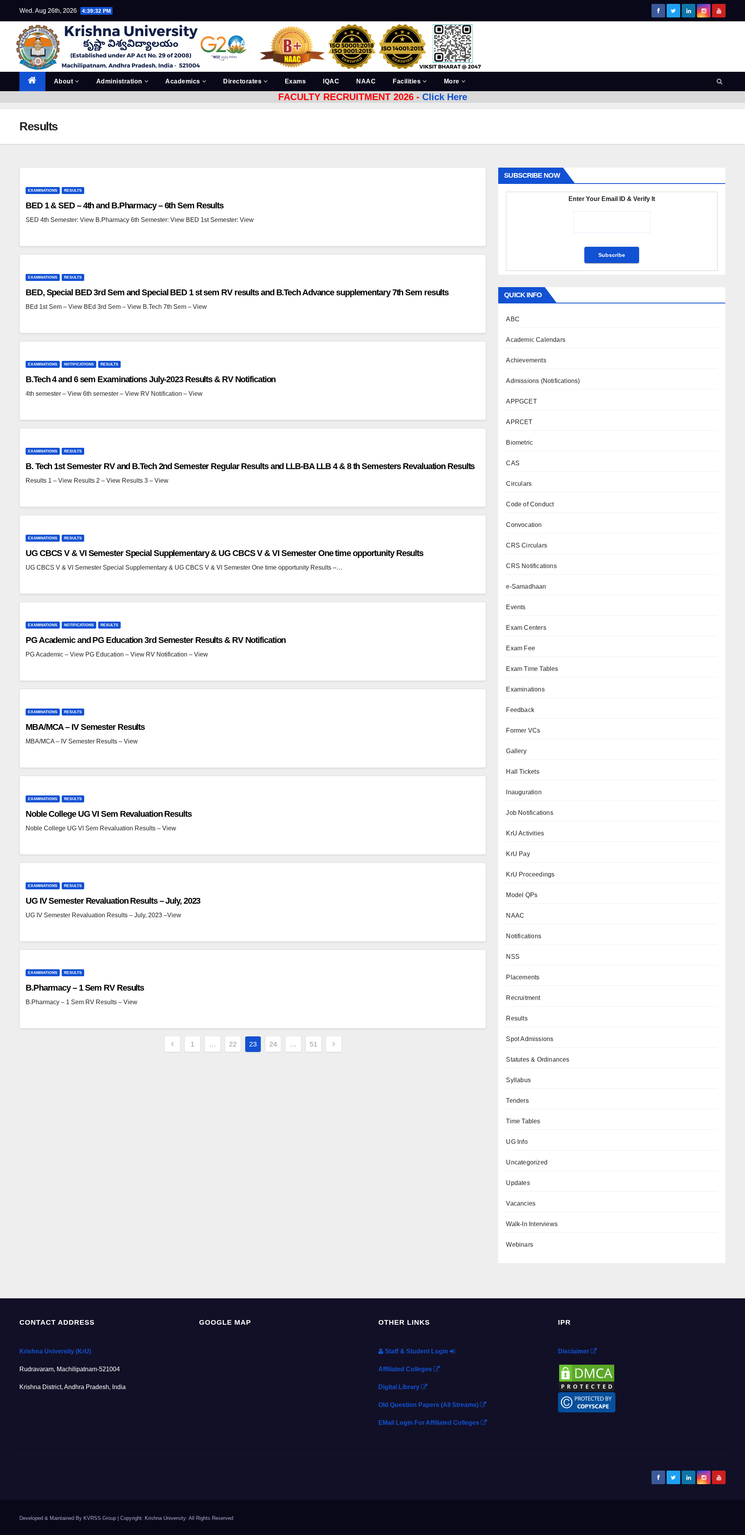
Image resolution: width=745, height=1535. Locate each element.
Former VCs (523, 730)
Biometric (519, 442)
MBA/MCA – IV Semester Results (85, 727)
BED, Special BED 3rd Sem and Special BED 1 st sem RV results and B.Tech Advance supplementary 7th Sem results (237, 292)
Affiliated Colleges (405, 1369)
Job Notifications (529, 812)
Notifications (79, 364)
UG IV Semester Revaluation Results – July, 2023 (113, 901)
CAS (513, 463)
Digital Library (399, 1387)
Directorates (242, 81)
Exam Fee (520, 648)
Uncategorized (526, 1162)
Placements (522, 977)
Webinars (519, 1244)
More (451, 81)
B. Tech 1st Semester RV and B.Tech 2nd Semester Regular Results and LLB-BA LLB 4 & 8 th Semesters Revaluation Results (250, 466)
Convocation (524, 524)
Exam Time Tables (532, 668)
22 (233, 1044)
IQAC (331, 81)
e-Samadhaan (526, 586)
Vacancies (520, 1203)
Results (73, 190)
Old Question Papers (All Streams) (429, 1405)
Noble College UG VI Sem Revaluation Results (109, 814)
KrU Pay (518, 854)
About (63, 81)
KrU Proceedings (530, 874)
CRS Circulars (526, 545)
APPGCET (521, 401)
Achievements (526, 360)
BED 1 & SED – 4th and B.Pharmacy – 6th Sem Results (125, 205)
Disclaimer (574, 1351)
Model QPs (521, 895)
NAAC (366, 81)
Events (515, 607)
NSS (513, 956)
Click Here (444, 97)
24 (273, 1044)
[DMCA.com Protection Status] (586, 1377)
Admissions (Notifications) (543, 381)
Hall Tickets (522, 771)
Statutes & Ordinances (537, 1059)
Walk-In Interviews (532, 1224)
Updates (518, 1183)
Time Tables (523, 1121)
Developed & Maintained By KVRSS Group (68, 1518)
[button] (719, 81)
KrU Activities (525, 833)
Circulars (519, 483)
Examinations (42, 190)
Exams (295, 81)
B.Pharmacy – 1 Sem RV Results (85, 988)
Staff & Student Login (416, 1351)
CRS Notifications (531, 566)
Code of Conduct (530, 504)
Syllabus (518, 1080)
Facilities (407, 81)
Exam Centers (526, 627)
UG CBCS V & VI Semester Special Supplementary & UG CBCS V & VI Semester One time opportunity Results (224, 553)
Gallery (516, 751)
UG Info (516, 1141)
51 (313, 1044)
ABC (513, 319)
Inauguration (523, 792)
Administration (119, 81)
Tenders (517, 1100)
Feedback (520, 710)
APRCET (519, 422)
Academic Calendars (535, 339)
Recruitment (523, 997)
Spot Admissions (529, 1039)
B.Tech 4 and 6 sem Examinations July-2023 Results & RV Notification (150, 379)
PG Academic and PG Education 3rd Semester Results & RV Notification (156, 640)
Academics (182, 81)
